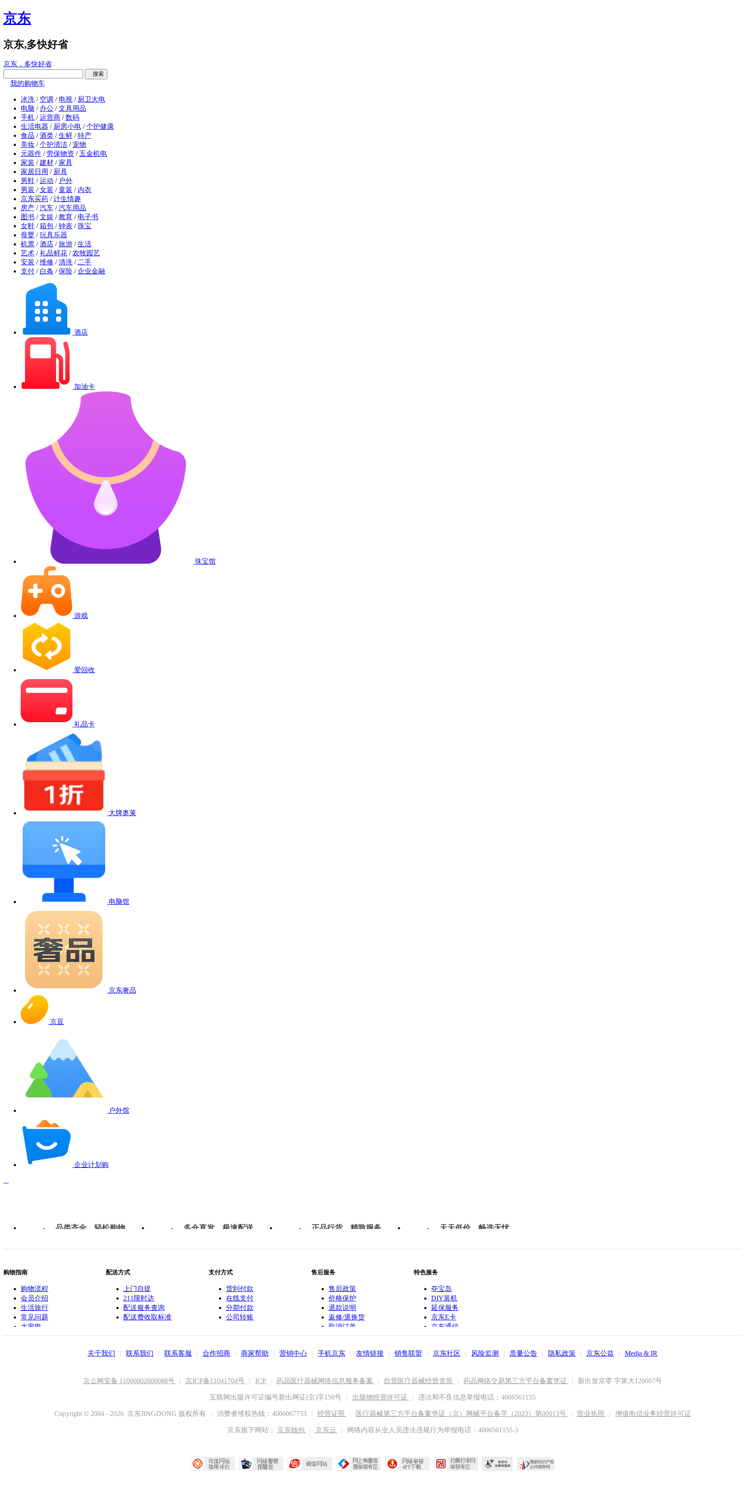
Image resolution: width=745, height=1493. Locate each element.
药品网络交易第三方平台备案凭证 (516, 1380)
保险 (65, 271)
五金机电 (93, 153)
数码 (72, 117)
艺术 (27, 253)
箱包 (46, 226)
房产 (27, 207)
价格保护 (342, 1298)
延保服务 (445, 1307)
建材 (46, 162)
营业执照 (591, 1413)
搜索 (96, 74)
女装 (46, 189)
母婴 (27, 235)
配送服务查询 (144, 1307)
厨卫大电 (91, 99)
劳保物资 (60, 153)
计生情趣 (67, 198)
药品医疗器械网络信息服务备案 (325, 1380)
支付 (27, 271)
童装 (65, 189)
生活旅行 (34, 1307)
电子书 (88, 216)
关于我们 (101, 1353)
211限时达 (138, 1298)
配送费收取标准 (147, 1317)
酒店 (46, 244)
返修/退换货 (347, 1317)
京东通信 (445, 1326)
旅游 (65, 244)
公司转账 (240, 1317)
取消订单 (342, 1326)
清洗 (65, 262)
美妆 (27, 144)
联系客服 (178, 1353)
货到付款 (240, 1288)
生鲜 (65, 135)
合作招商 (216, 1353)
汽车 (46, 207)
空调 (46, 99)
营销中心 (293, 1353)
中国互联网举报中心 (358, 1464)
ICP (261, 1380)
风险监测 (485, 1353)
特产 (84, 135)
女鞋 (27, 226)
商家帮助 (255, 1353)
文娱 (46, 216)
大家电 (31, 1326)
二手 (84, 262)
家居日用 (34, 171)
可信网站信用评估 (212, 1464)
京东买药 (34, 198)
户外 (65, 180)
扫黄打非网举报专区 (456, 1464)
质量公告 (523, 1353)
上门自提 (137, 1288)
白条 (46, 271)
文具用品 (72, 108)
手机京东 (331, 1353)
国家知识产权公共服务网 (536, 1464)
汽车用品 (72, 207)
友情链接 (370, 1353)
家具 (65, 162)
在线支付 (240, 1298)
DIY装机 (444, 1298)
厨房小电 (67, 126)
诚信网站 (310, 1464)
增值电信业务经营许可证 (653, 1413)
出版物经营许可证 (380, 1397)
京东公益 (600, 1353)
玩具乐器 (53, 235)
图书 (27, 216)
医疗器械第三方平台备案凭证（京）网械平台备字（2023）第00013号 (462, 1413)
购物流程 (34, 1288)
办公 (46, 108)
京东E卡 (443, 1317)
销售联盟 (408, 1353)
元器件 (31, 153)
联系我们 (139, 1353)
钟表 (65, 226)
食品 (27, 135)
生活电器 (34, 126)
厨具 (60, 171)
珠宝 (84, 226)
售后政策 (342, 1288)
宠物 (79, 144)
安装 (27, 262)
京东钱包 (292, 1430)
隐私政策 (562, 1353)
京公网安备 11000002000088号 (129, 1380)
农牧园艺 (86, 253)
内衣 (84, 189)
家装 (27, 162)
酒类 (46, 135)
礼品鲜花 (53, 253)
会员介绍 (34, 1298)
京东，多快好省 (27, 64)
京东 (17, 18)
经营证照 (332, 1413)
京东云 (327, 1430)
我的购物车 (27, 83)
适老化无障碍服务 (497, 1464)
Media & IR (641, 1353)
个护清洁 (53, 144)
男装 (27, 189)
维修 (46, 262)
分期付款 (240, 1307)
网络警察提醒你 (261, 1464)
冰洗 (27, 99)
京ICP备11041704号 (215, 1380)
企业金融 (91, 271)
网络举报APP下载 (407, 1464)
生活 (84, 244)
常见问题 (34, 1317)
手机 (27, 117)
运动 (46, 180)
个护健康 (100, 126)
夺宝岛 (441, 1288)
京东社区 (446, 1353)
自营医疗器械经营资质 (419, 1380)
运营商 (50, 117)
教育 (65, 216)
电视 (65, 99)
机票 (27, 244)
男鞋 (27, 180)
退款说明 (342, 1307)
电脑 (27, 108)
